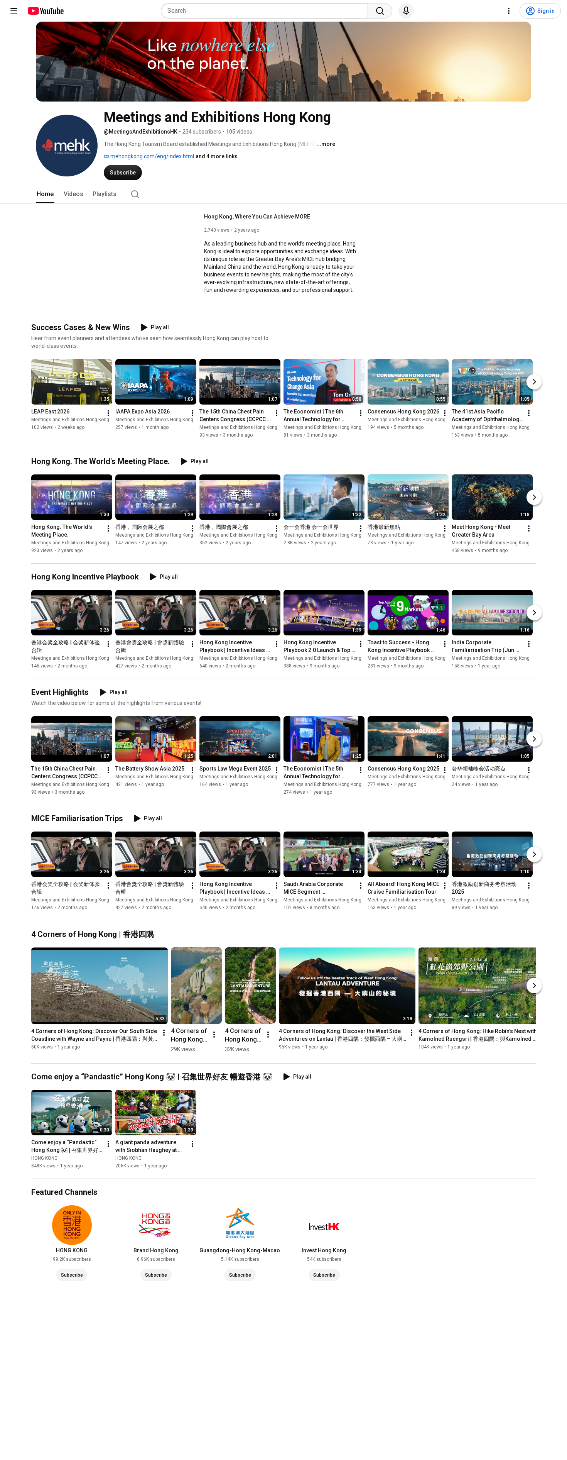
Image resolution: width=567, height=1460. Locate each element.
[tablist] (283, 194)
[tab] (45, 194)
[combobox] (266, 10)
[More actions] (108, 413)
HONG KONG (44, 1158)
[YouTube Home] (45, 11)
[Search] (380, 11)
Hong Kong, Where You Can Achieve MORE (257, 216)
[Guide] (14, 10)
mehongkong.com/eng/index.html (151, 156)
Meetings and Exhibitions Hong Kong (70, 419)
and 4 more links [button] (217, 156)
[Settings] (508, 10)
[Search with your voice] (406, 11)
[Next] (534, 382)
